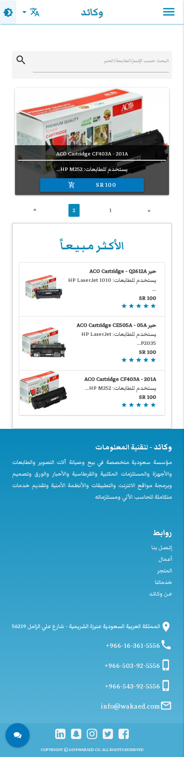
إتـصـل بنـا (161, 547)
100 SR (92, 185)
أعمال (165, 559)
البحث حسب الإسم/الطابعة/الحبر (136, 60)
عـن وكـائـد (160, 593)
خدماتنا (163, 582)
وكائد (92, 12)
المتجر (164, 570)
